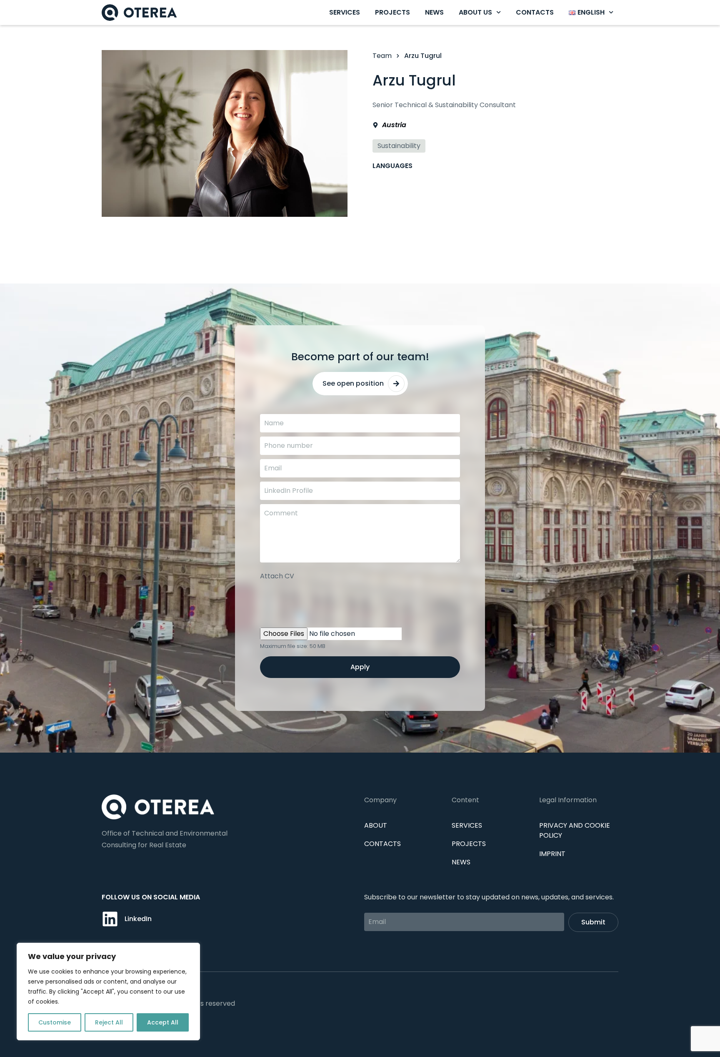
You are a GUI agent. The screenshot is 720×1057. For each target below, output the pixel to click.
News (434, 12)
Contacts (535, 12)
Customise (54, 1022)
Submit (593, 922)
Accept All (162, 1022)
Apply (360, 667)
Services (344, 12)
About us (475, 12)
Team (382, 55)
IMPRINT (552, 854)
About (375, 825)
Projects (392, 12)
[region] (108, 991)
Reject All (109, 1022)
